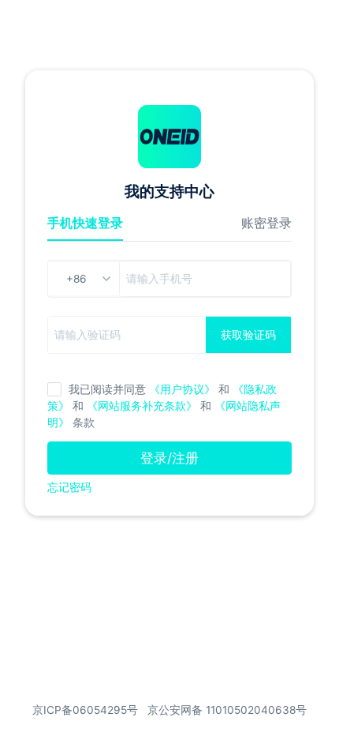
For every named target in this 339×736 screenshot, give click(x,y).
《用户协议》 (182, 389)
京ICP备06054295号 (85, 710)
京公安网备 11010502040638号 (227, 710)
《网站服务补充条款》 (143, 406)
